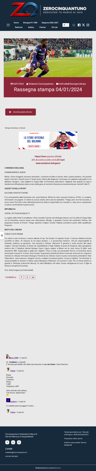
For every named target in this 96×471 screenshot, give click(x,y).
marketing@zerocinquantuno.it (16, 452)
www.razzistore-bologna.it (48, 163)
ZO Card (60, 159)
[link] (48, 9)
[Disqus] (48, 320)
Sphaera (57, 468)
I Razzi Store (40, 156)
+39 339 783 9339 (11, 456)
